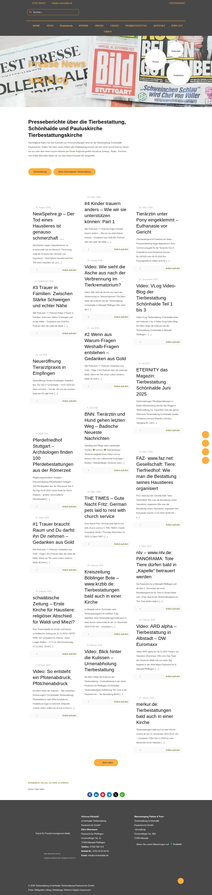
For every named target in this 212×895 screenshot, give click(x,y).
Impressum (85, 890)
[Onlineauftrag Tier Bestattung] (205, 451)
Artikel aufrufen (69, 270)
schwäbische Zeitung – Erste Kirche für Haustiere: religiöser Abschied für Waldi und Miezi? (54, 609)
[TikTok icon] (174, 881)
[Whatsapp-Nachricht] (205, 443)
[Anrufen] (205, 434)
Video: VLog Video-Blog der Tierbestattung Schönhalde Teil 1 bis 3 (156, 298)
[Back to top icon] (181, 881)
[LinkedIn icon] (162, 881)
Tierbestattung (42, 885)
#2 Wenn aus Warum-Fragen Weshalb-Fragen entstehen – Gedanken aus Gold (105, 346)
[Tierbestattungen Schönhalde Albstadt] (53, 828)
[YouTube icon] (158, 881)
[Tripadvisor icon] (171, 881)
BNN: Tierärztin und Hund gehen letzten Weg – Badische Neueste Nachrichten (105, 426)
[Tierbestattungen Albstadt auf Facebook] (154, 3)
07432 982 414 (97, 847)
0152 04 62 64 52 (101, 851)
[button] (89, 794)
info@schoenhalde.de (98, 855)
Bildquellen (40, 890)
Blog (49, 890)
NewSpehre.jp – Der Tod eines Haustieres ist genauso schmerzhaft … (54, 226)
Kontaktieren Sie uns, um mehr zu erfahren (48, 782)
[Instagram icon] (168, 881)
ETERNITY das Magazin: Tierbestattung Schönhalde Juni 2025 (153, 382)
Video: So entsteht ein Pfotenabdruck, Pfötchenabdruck (52, 677)
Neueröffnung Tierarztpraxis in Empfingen (49, 367)
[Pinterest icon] (165, 881)
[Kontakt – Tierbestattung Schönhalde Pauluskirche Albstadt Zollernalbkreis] (205, 460)
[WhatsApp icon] (152, 881)
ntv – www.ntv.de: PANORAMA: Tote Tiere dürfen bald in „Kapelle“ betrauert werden (156, 564)
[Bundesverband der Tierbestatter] (51, 849)
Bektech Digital (71, 890)
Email (72, 151)
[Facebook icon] (155, 881)
